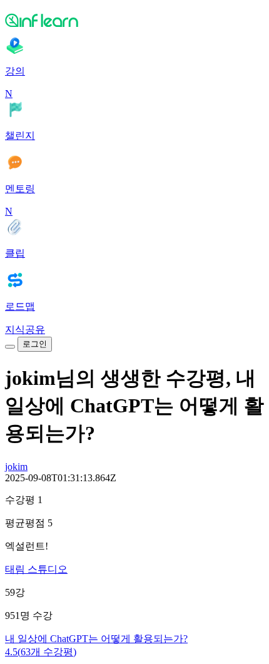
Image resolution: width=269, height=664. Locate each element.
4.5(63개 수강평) (40, 651)
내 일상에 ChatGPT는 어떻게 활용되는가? (96, 638)
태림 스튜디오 (36, 569)
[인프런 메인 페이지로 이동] (134, 20)
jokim (16, 466)
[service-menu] (10, 347)
